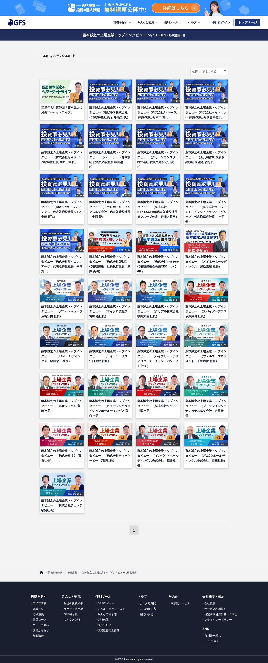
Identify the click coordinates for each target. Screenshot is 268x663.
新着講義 (38, 635)
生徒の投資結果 (73, 603)
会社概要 (209, 603)
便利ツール (171, 22)
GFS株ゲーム (106, 603)
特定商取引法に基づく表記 (220, 614)
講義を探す (120, 22)
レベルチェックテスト (111, 608)
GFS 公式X (211, 641)
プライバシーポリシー (218, 619)
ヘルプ (192, 22)
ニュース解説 (41, 625)
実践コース (39, 619)
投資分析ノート (107, 625)
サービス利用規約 (215, 608)
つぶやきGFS (72, 619)
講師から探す (41, 630)
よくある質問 (147, 603)
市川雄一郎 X (212, 635)
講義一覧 (38, 608)
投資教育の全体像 (108, 630)
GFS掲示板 (71, 614)
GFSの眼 (103, 619)
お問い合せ (146, 614)
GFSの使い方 (147, 608)
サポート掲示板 (73, 608)
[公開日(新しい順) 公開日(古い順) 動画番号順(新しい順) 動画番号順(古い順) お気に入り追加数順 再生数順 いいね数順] (209, 71)
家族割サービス (180, 603)
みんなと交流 (146, 22)
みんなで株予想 (107, 614)
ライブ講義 (39, 603)
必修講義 (38, 614)
